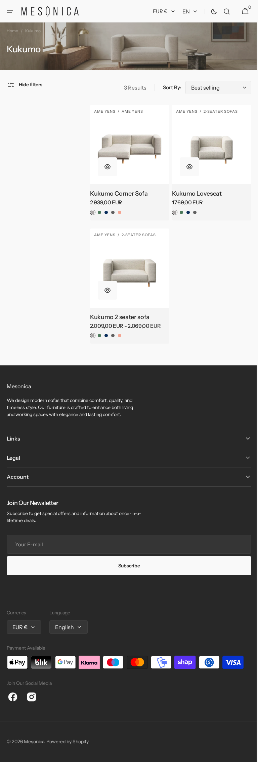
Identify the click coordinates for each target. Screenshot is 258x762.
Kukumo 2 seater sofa (118, 313)
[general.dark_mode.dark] (209, 11)
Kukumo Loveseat (193, 192)
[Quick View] (105, 165)
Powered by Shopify (67, 742)
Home (12, 30)
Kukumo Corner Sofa (117, 192)
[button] (10, 11)
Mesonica (34, 742)
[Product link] (127, 162)
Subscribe (126, 566)
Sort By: (167, 87)
